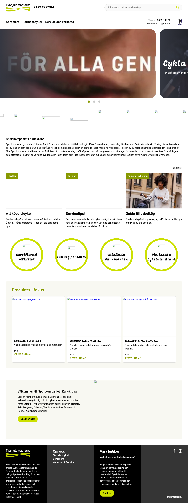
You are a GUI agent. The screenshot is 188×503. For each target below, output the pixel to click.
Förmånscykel (32, 22)
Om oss (59, 451)
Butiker (107, 493)
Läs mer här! (28, 419)
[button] (88, 101)
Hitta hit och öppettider (159, 23)
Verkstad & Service (63, 462)
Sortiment (12, 22)
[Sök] (177, 7)
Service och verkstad (59, 22)
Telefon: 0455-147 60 (159, 20)
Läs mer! (177, 167)
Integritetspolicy (174, 497)
